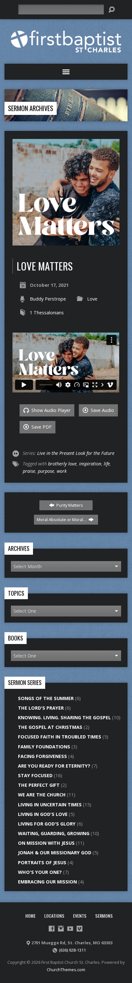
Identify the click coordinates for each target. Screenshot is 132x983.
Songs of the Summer (46, 698)
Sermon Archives (30, 108)
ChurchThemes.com (66, 969)
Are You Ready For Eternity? (54, 766)
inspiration (90, 464)
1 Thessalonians (47, 313)
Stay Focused (35, 775)
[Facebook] (51, 928)
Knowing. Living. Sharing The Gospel (64, 717)
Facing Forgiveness (42, 756)
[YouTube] (70, 928)
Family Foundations (44, 747)
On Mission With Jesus (46, 843)
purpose (46, 471)
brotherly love (62, 464)
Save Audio (101, 410)
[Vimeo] (79, 928)
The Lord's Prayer (41, 708)
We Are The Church (42, 795)
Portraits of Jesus (42, 862)
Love (92, 299)
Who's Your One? (40, 872)
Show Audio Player (50, 410)
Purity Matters (69, 505)
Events (80, 915)
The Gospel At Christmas (50, 727)
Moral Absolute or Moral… (62, 519)
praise (29, 471)
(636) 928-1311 (72, 950)
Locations (54, 915)
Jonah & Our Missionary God (54, 853)
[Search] (111, 9)
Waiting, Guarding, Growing (53, 833)
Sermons (104, 915)
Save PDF (41, 427)
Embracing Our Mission (47, 882)
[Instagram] (61, 928)
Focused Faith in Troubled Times (59, 737)
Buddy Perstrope (48, 299)
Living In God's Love (43, 814)
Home (30, 915)
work (62, 471)
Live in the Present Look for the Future (75, 453)
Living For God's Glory (47, 824)
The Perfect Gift (39, 785)
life (107, 464)
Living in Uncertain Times (50, 805)
